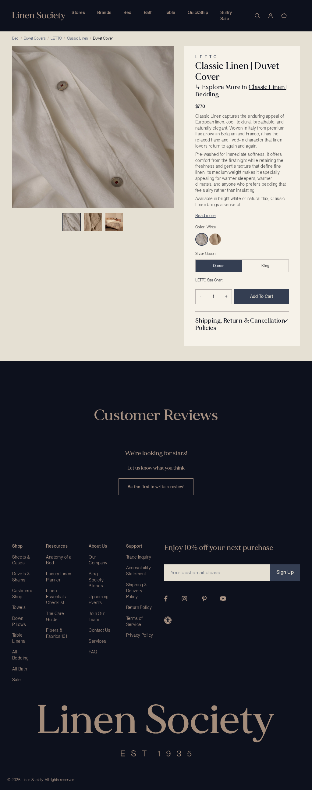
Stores (78, 12)
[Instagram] (184, 598)
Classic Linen (77, 38)
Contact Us (99, 630)
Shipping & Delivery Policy (136, 590)
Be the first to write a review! (156, 486)
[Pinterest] (204, 598)
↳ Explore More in (241, 90)
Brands (104, 12)
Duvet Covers (35, 38)
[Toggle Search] (257, 15)
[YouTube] (223, 598)
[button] (242, 324)
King (265, 266)
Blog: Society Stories (96, 579)
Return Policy (139, 607)
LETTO (56, 38)
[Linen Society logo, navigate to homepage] (39, 16)
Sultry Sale (226, 15)
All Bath (19, 669)
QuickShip (198, 12)
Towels (19, 607)
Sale (16, 679)
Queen (219, 266)
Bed (127, 12)
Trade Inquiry (138, 557)
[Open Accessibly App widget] (168, 620)
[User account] (270, 15)
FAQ (93, 651)
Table (170, 12)
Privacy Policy (139, 635)
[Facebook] (166, 598)
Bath (148, 12)
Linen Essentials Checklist (56, 596)
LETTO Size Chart (208, 280)
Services (97, 641)
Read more (205, 215)
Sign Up (285, 572)
